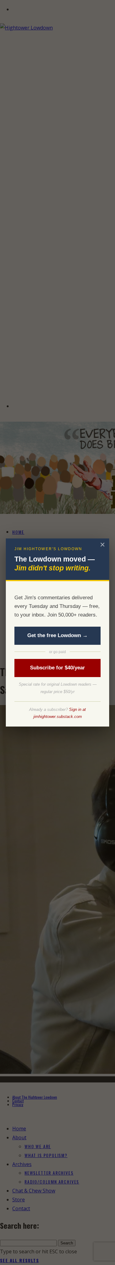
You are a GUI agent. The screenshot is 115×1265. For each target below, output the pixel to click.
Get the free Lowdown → (57, 635)
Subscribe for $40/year (57, 668)
